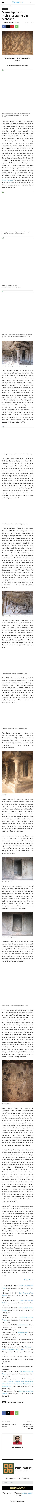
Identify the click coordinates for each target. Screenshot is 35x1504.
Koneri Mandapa (7, 180)
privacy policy (27, 1493)
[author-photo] (17, 1444)
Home (3, 6)
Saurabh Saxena (8, 22)
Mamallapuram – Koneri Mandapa (9, 1425)
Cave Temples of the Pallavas (15, 1402)
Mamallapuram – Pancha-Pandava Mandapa (28, 1426)
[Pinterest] (12, 26)
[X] (8, 26)
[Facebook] (4, 26)
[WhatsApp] (16, 26)
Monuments (10, 6)
